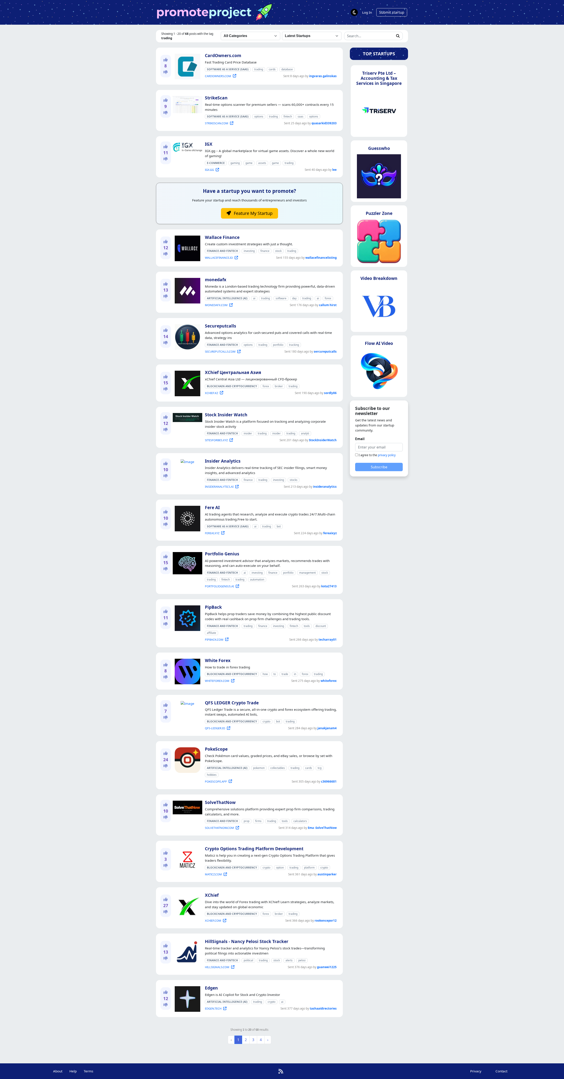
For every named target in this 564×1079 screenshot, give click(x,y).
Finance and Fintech (222, 251)
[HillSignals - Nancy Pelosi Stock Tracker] (186, 951)
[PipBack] (186, 617)
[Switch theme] (354, 12)
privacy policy (387, 455)
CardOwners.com (223, 55)
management (307, 573)
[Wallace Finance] (186, 247)
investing (249, 251)
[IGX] (186, 146)
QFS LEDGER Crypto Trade (232, 703)
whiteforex (329, 681)
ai (254, 298)
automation (257, 579)
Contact (501, 1071)
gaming (235, 163)
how (265, 674)
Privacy (475, 1071)
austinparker (327, 874)
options (258, 116)
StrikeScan (216, 98)
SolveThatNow (220, 802)
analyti (305, 433)
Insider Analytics (223, 461)
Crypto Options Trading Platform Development (254, 849)
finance (264, 251)
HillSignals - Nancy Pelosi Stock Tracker (246, 941)
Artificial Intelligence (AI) (227, 298)
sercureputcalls (325, 351)
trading (258, 69)
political (248, 960)
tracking (294, 345)
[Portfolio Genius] (186, 562)
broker (279, 386)
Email (360, 439)
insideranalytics (325, 487)
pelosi (302, 960)
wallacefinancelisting (321, 258)
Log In (367, 12)
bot (279, 526)
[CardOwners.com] (186, 65)
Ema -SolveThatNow (322, 828)
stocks (293, 480)
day (294, 298)
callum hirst (328, 305)
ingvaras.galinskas (323, 76)
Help (73, 1071)
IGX (208, 144)
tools (307, 626)
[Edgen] (186, 998)
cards (272, 69)
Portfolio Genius (222, 554)
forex (328, 298)
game (248, 163)
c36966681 (329, 781)
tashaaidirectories (323, 1008)
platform (309, 867)
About (57, 1071)
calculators (300, 821)
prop (246, 821)
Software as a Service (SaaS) (228, 69)
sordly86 (330, 393)
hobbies (212, 775)
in (295, 674)
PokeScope (216, 749)
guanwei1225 (327, 967)
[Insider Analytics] (186, 461)
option (280, 867)
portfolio (278, 345)
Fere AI (212, 507)
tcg (319, 768)
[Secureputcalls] (186, 336)
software (281, 298)
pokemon (259, 768)
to (274, 674)
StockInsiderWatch (323, 440)
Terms (88, 1071)
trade (285, 674)
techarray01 (328, 640)
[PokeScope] (186, 759)
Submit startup (391, 12)
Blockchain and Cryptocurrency (232, 386)
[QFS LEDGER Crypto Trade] (186, 702)
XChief (212, 895)
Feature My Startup (253, 213)
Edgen (211, 988)
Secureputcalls (220, 326)
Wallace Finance (222, 237)
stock (278, 251)
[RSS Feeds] (280, 1071)
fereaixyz (330, 533)
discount (320, 626)
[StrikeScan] (186, 104)
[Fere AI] (186, 517)
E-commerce (216, 163)
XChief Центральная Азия (233, 372)
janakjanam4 (327, 728)
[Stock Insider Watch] (186, 416)
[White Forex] (186, 670)
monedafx (215, 280)
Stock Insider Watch (226, 415)
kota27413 (329, 586)
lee (334, 170)
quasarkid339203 (324, 123)
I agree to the (377, 455)
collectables (277, 768)
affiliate (211, 633)
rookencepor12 (326, 921)
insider (248, 433)
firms (258, 821)
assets (262, 163)
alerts (289, 960)
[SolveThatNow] (186, 806)
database (287, 69)
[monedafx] (186, 290)
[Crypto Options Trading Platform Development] (186, 859)
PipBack (213, 607)
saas (300, 116)
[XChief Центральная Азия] (186, 382)
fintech (288, 116)
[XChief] (186, 905)
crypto (266, 721)
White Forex (217, 660)
